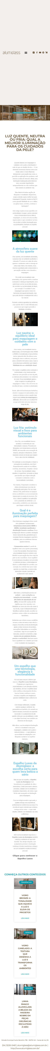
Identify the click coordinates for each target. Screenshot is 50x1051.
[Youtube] (40, 52)
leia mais (25, 918)
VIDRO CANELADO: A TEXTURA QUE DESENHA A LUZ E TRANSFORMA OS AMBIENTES (25, 956)
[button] (26, 52)
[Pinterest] (43, 52)
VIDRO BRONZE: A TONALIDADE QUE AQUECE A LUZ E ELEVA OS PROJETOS (25, 904)
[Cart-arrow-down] (46, 52)
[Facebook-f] (37, 52)
